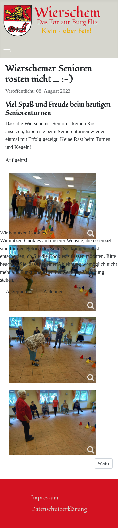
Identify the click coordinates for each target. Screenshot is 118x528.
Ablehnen (53, 291)
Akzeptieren (18, 291)
